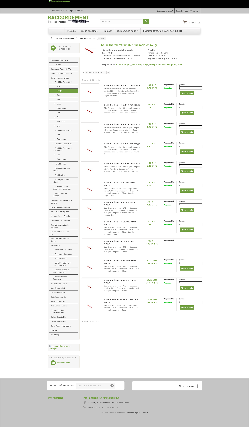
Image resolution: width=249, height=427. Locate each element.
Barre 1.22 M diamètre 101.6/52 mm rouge (121, 300)
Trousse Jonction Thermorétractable (57, 311)
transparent (155, 64)
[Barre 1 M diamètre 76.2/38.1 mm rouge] (90, 287)
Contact (145, 413)
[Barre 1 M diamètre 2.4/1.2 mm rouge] (90, 92)
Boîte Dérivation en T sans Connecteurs (62, 264)
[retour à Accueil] (51, 38)
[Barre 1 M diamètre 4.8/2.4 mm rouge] (90, 131)
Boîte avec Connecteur (63, 250)
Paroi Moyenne (60, 164)
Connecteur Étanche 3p (59, 60)
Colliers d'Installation (58, 322)
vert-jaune (172, 64)
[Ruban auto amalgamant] (124, 4)
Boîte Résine (55, 246)
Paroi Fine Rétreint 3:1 (63, 131)
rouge (145, 64)
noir (139, 64)
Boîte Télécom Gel (58, 288)
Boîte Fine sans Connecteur (60, 278)
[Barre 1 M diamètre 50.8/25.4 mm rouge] (90, 267)
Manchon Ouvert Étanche (60, 194)
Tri (83, 72)
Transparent (61, 108)
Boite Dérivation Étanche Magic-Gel (60, 226)
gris (128, 64)
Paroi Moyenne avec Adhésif (61, 169)
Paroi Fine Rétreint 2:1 (63, 82)
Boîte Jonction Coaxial (59, 306)
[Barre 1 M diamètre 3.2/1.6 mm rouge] (90, 112)
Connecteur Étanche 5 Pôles (61, 69)
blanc (118, 64)
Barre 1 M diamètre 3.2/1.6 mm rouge (122, 105)
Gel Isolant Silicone (58, 293)
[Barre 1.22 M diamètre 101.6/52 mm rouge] (90, 306)
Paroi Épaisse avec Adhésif (61, 181)
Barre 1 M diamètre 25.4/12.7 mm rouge (120, 222)
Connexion (194, 11)
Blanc (58, 104)
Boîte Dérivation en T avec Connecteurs (62, 271)
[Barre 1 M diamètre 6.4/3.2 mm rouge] (90, 151)
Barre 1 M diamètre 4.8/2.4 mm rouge (122, 124)
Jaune (58, 95)
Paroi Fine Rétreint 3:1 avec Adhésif (62, 149)
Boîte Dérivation (60, 259)
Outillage (54, 330)
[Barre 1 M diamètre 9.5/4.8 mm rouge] (90, 170)
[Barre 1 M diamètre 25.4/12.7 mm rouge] (90, 229)
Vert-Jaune (60, 121)
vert (164, 64)
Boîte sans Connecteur (63, 254)
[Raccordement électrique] (72, 19)
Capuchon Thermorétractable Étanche (61, 202)
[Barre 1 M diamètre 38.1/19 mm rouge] (90, 248)
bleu (124, 64)
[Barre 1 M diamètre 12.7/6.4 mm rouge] (90, 190)
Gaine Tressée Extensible (60, 207)
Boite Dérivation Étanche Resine (60, 240)
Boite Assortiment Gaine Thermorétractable (62, 188)
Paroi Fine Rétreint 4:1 (63, 144)
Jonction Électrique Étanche (61, 74)
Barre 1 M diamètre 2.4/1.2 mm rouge (122, 85)
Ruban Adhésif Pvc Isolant (61, 326)
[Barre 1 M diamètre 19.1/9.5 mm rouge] (90, 209)
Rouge (59, 91)
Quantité (182, 85)
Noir (58, 86)
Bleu (58, 99)
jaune (134, 64)
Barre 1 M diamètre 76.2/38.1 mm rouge (120, 281)
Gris (58, 117)
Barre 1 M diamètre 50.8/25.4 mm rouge (120, 261)
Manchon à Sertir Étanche (60, 216)
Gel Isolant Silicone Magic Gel (60, 233)
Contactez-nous (182, 11)
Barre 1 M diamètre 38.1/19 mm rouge (119, 242)
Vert (58, 113)
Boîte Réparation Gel (58, 297)
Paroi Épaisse (59, 175)
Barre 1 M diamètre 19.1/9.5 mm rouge (119, 203)
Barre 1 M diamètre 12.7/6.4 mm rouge (119, 183)
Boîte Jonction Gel (58, 301)
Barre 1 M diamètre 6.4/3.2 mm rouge (122, 143)
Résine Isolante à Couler (60, 284)
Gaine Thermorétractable (60, 78)
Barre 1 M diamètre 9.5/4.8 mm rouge (122, 163)
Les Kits (57, 64)
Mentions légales (133, 413)
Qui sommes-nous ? (165, 11)
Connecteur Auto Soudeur (60, 221)
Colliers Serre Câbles (58, 317)
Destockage (55, 335)
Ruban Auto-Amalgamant (60, 212)
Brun (58, 126)
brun (180, 64)
